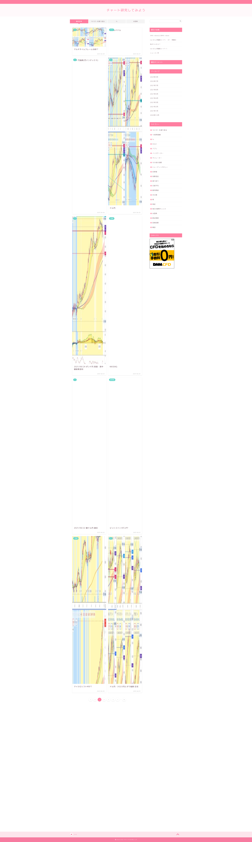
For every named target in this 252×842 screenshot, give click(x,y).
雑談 (154, 227)
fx (116, 21)
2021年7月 (154, 85)
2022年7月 (154, 81)
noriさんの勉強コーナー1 (158, 49)
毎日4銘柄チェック (159, 209)
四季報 (154, 172)
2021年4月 (154, 98)
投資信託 (155, 176)
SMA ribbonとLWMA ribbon (159, 35)
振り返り (155, 181)
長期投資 (155, 223)
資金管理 (155, 218)
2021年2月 (154, 107)
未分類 (154, 195)
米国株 (135, 21)
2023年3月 (154, 77)
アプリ (154, 149)
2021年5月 (154, 94)
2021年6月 (154, 90)
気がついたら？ (155, 44)
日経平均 (155, 186)
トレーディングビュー (160, 167)
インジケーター (157, 153)
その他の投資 (157, 162)
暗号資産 (155, 190)
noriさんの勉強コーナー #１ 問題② (163, 40)
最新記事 (79, 21)
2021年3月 (154, 102)
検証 (154, 204)
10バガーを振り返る (98, 21)
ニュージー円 (154, 53)
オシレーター (157, 158)
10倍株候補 (156, 135)
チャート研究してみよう (126, 10)
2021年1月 (154, 111)
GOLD (154, 144)
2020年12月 (154, 115)
